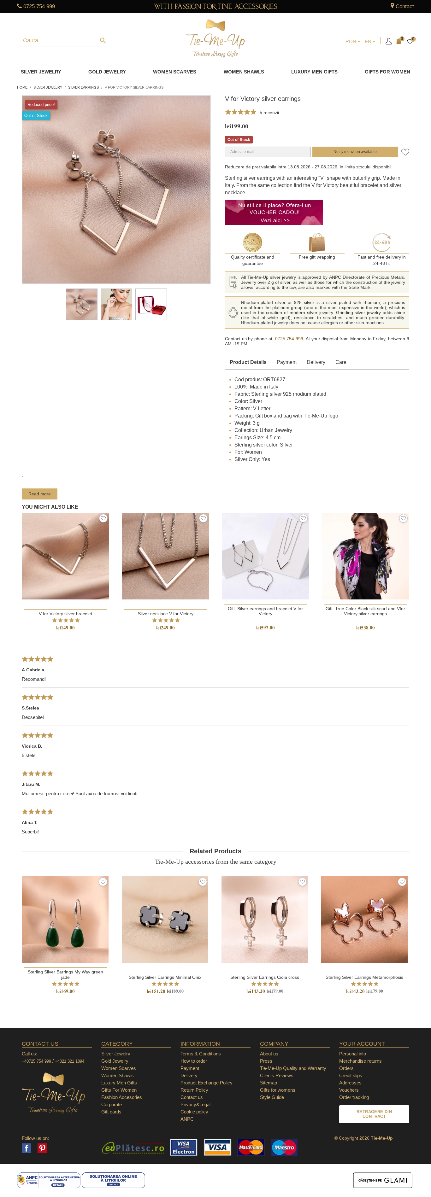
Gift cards (111, 1111)
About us (269, 1053)
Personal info (352, 1053)
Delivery (316, 362)
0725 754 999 (39, 6)
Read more (39, 493)
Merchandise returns (360, 1061)
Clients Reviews (276, 1075)
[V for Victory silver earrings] (81, 304)
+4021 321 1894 (69, 1061)
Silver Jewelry (41, 71)
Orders (346, 1068)
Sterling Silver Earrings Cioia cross (264, 977)
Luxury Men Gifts (119, 1082)
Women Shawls (244, 71)
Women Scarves (174, 71)
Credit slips (350, 1075)
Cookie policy (194, 1111)
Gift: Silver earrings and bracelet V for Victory (265, 611)
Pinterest (42, 1148)
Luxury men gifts (314, 71)
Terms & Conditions (200, 1053)
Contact (405, 6)
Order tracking (354, 1097)
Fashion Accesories (121, 1097)
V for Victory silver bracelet (65, 613)
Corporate (111, 1104)
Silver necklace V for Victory (165, 613)
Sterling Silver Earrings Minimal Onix (165, 977)
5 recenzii (269, 112)
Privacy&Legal (195, 1104)
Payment (287, 362)
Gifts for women (387, 71)
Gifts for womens (277, 1090)
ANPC (187, 1119)
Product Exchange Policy (206, 1082)
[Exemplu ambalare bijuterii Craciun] (151, 304)
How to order (193, 1061)
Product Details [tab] (248, 362)
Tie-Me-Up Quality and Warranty (293, 1068)
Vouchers (349, 1090)
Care (340, 362)
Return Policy (194, 1090)
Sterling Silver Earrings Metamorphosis (364, 977)
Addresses (350, 1082)
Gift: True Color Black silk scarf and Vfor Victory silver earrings (365, 611)
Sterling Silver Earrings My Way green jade (65, 974)
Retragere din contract (374, 1114)
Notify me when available (355, 151)
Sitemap (268, 1082)
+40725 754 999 (36, 1061)
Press (266, 1061)
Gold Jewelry (107, 71)
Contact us (191, 1097)
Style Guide (272, 1097)
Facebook (26, 1148)
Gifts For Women (119, 1090)
